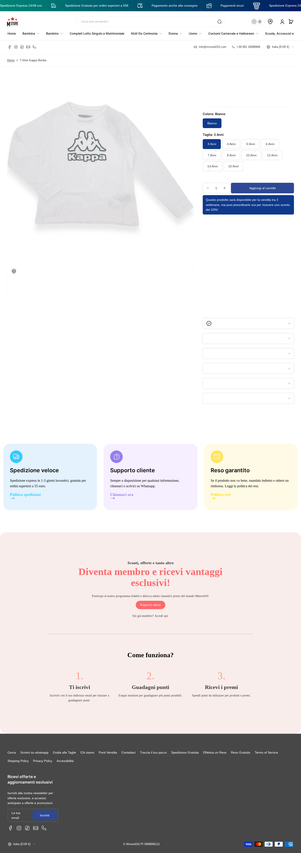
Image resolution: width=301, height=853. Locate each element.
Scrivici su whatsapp (34, 752)
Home (11, 60)
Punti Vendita (108, 752)
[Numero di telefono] (34, 47)
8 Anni (231, 155)
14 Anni (212, 166)
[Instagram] (16, 47)
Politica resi (221, 495)
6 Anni (270, 144)
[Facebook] (9, 47)
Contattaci (128, 752)
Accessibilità (65, 761)
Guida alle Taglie (64, 752)
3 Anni (212, 144)
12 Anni (272, 155)
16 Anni (233, 166)
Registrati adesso (150, 605)
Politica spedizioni (25, 495)
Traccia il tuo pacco (153, 752)
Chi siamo (87, 752)
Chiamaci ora (121, 495)
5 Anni (250, 144)
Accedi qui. (161, 616)
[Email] (28, 47)
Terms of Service (266, 752)
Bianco (212, 123)
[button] (291, 22)
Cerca (11, 752)
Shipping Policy (18, 761)
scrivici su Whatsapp (140, 486)
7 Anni (212, 155)
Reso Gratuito (240, 752)
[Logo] (12, 21)
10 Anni (251, 155)
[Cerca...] (219, 21)
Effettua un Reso (215, 752)
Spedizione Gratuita (185, 752)
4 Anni (231, 144)
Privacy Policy (42, 761)
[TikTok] (22, 47)
